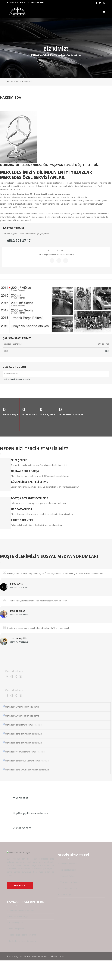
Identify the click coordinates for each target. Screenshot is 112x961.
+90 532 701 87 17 (37, 2)
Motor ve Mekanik (68, 863)
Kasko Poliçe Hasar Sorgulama (22, 941)
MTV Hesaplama (16, 928)
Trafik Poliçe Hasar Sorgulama (22, 934)
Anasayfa (15, 81)
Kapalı (106, 350)
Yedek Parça (65, 894)
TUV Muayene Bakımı (69, 882)
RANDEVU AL (20, 885)
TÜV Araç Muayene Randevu (21, 910)
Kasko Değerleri (16, 922)
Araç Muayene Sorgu (18, 916)
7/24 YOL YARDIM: (17, 2)
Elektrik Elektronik (68, 870)
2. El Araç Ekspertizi (68, 888)
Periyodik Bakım (67, 876)
